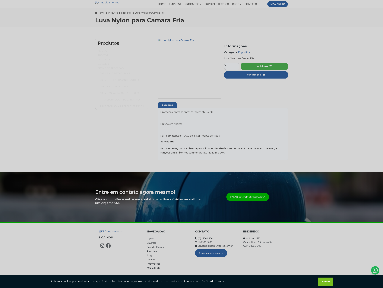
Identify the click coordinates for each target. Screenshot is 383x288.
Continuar (325, 282)
